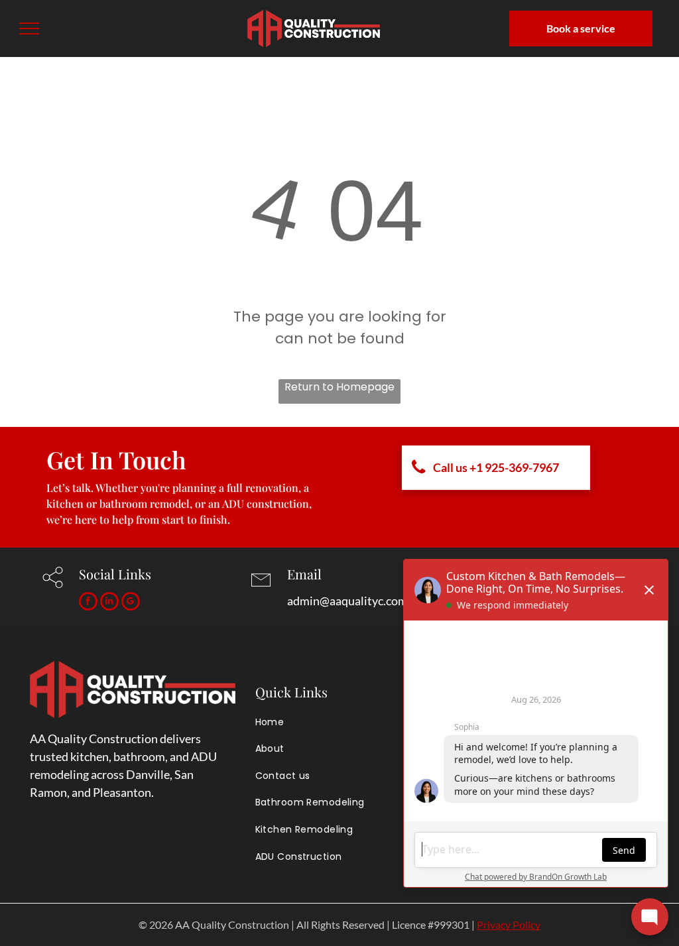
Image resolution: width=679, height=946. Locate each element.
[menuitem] (344, 722)
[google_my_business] (130, 603)
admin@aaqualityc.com (347, 600)
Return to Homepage (339, 386)
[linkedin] (109, 603)
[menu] (29, 28)
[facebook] (88, 603)
